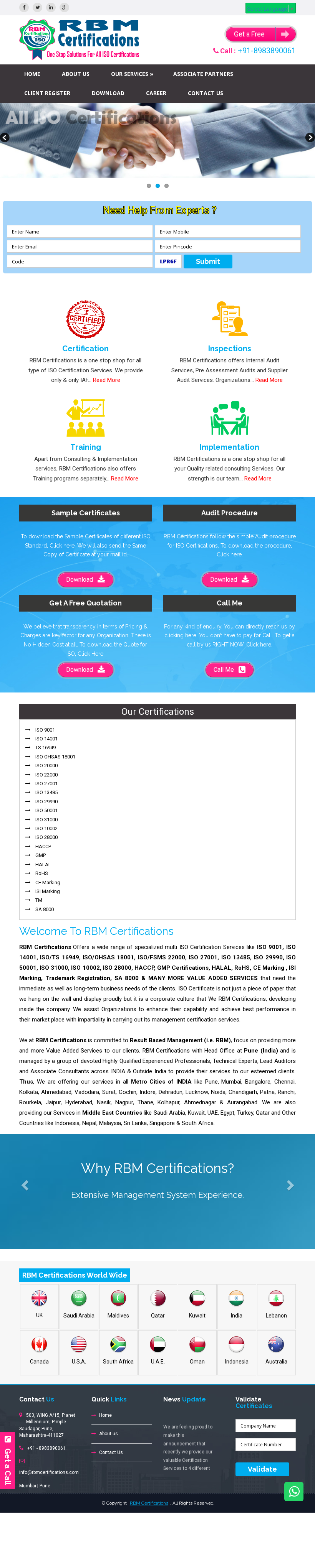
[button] (23, 1183)
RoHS (41, 873)
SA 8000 (44, 909)
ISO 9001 (45, 730)
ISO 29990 (46, 801)
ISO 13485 (46, 792)
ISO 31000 (46, 819)
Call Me (226, 669)
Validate (262, 1469)
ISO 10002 (46, 828)
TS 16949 (45, 747)
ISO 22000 (46, 775)
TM (38, 900)
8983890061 (52, 1448)
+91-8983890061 (267, 50)
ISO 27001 (46, 783)
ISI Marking (47, 891)
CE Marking (47, 882)
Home (32, 73)
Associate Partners (203, 73)
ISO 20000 (46, 765)
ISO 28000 (46, 837)
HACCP (43, 846)
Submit (208, 261)
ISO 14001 (46, 739)
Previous (6, 138)
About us (76, 73)
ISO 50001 (46, 810)
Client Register (47, 93)
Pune (45, 1485)
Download (108, 93)
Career (156, 93)
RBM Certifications (149, 1503)
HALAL (43, 864)
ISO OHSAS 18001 (55, 757)
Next (309, 138)
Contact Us (205, 93)
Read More (106, 380)
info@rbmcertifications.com (49, 1472)
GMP (40, 855)
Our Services (129, 73)
